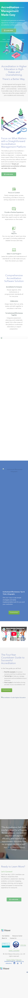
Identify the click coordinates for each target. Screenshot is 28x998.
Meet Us (4, 938)
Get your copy (7, 598)
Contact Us (13, 938)
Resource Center (17, 936)
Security (19, 960)
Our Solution (5, 936)
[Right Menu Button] (27, 972)
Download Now (14, 612)
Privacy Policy (11, 960)
